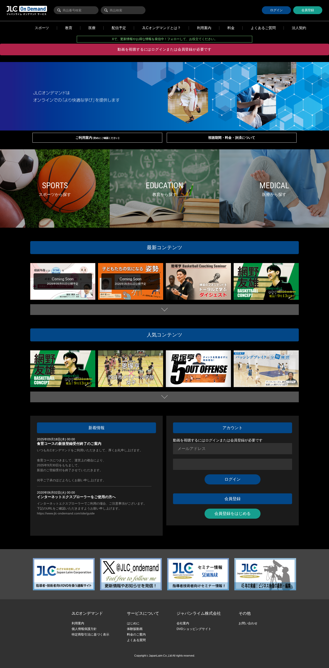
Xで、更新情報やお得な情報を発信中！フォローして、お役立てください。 (164, 39)
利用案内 (78, 623)
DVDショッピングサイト (194, 629)
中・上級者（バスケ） (250, 298)
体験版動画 (135, 629)
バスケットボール (180, 294)
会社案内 (183, 623)
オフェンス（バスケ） (202, 381)
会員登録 (307, 10)
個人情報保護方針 (84, 629)
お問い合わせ (248, 623)
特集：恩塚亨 (205, 294)
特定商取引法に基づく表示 (90, 634)
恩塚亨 (194, 294)
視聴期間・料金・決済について (231, 137)
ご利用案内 (97, 137)
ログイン (276, 10)
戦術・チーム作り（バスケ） (279, 298)
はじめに (133, 623)
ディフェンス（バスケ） (272, 293)
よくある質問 (136, 640)
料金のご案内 (136, 634)
